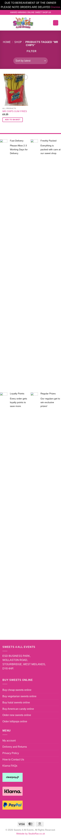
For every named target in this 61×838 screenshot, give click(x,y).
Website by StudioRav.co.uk (30, 833)
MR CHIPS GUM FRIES (14, 111)
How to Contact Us (13, 759)
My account (9, 740)
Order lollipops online (14, 721)
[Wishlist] (46, 22)
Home (7, 42)
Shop (18, 42)
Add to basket (12, 120)
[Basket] (55, 22)
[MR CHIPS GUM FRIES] (15, 90)
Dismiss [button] (55, 7)
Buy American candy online (18, 708)
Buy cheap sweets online (16, 690)
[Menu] (4, 23)
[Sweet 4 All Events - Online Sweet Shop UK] (23, 23)
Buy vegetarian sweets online (19, 696)
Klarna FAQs (9, 765)
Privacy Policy (10, 753)
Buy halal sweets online (16, 702)
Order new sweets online (16, 715)
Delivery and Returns (14, 746)
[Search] (41, 23)
